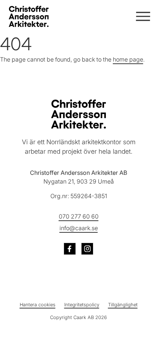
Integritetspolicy (81, 304)
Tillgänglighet (123, 304)
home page (128, 59)
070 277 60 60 (79, 216)
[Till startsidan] (38, 16)
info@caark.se (79, 228)
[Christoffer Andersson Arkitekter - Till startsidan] (78, 114)
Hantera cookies (37, 304)
